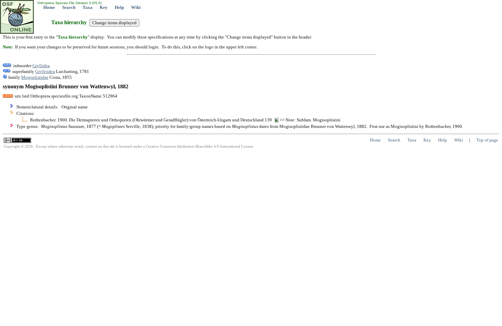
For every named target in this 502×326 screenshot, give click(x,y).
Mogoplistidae (34, 77)
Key (104, 7)
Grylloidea (45, 71)
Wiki (136, 7)
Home (49, 7)
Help (119, 7)
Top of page (487, 140)
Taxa (88, 7)
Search (68, 7)
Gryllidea (41, 65)
